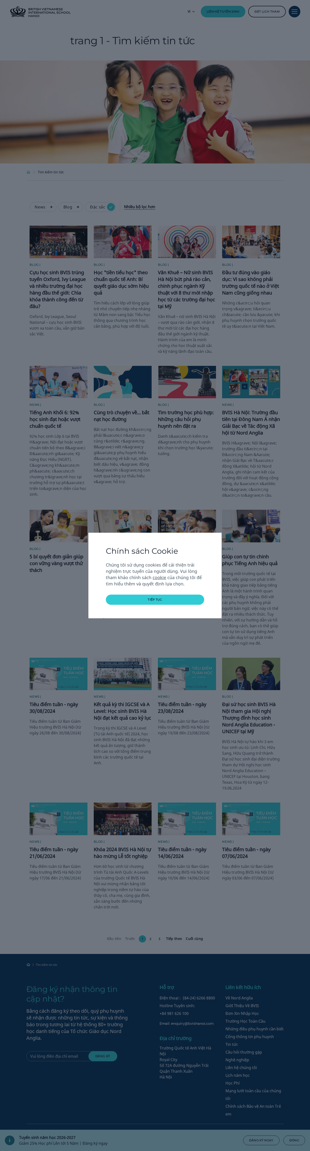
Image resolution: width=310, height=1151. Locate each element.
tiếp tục (155, 599)
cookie (159, 577)
